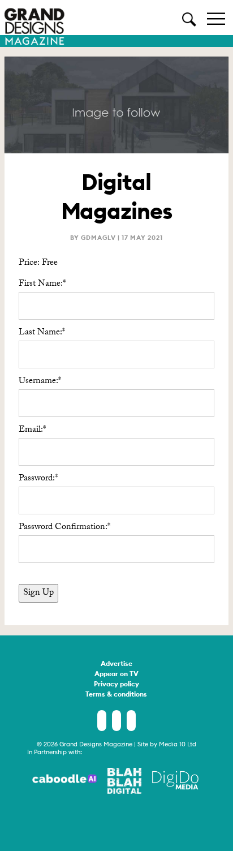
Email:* (32, 430)
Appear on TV (116, 674)
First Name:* (42, 284)
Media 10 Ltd (177, 744)
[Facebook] (101, 720)
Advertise (116, 664)
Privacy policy (116, 684)
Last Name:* (42, 333)
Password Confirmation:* (64, 527)
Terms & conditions (116, 694)
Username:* (40, 381)
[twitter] (116, 720)
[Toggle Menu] (216, 17)
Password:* (38, 479)
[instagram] (131, 720)
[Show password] (196, 500)
